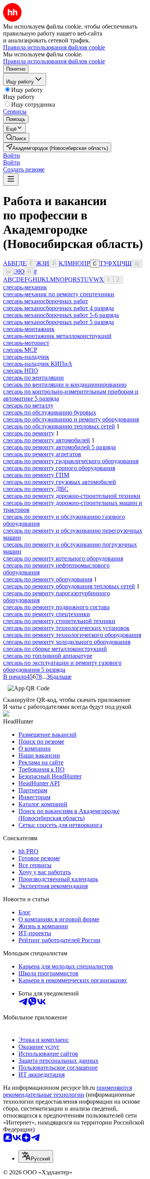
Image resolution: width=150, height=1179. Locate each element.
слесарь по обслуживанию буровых (49, 412)
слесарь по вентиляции (33, 377)
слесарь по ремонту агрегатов (42, 454)
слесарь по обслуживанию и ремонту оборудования (71, 419)
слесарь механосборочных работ (45, 301)
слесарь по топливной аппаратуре (47, 655)
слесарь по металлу (28, 405)
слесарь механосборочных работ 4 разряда (58, 308)
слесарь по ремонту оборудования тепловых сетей (69, 586)
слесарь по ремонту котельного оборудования (63, 558)
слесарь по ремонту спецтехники (46, 614)
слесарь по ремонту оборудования (47, 579)
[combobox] (35, 1156)
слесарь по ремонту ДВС (35, 489)
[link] (16, 138)
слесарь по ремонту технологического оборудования (72, 635)
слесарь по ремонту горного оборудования (59, 468)
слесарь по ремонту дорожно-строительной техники (71, 496)
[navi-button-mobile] (10, 179)
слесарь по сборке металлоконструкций (55, 649)
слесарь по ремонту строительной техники (59, 621)
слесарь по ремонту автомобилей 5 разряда (59, 447)
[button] (11, 155)
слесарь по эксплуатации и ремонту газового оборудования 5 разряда (62, 666)
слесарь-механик (25, 287)
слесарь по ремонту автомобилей (46, 440)
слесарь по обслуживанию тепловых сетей (59, 426)
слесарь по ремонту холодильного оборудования (66, 642)
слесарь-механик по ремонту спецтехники (58, 294)
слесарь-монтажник (29, 329)
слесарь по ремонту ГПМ (36, 475)
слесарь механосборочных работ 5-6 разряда (61, 315)
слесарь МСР (20, 350)
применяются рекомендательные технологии (67, 1091)
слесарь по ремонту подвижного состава (56, 607)
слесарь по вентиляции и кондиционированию (65, 384)
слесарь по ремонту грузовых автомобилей (59, 482)
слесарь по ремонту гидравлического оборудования (70, 461)
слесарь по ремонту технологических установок (66, 628)
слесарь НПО (20, 370)
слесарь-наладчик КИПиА (37, 363)
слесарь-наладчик (26, 356)
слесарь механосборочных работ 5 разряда (58, 322)
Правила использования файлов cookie (54, 61)
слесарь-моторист (26, 343)
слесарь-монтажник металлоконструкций (57, 336)
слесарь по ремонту (28, 433)
